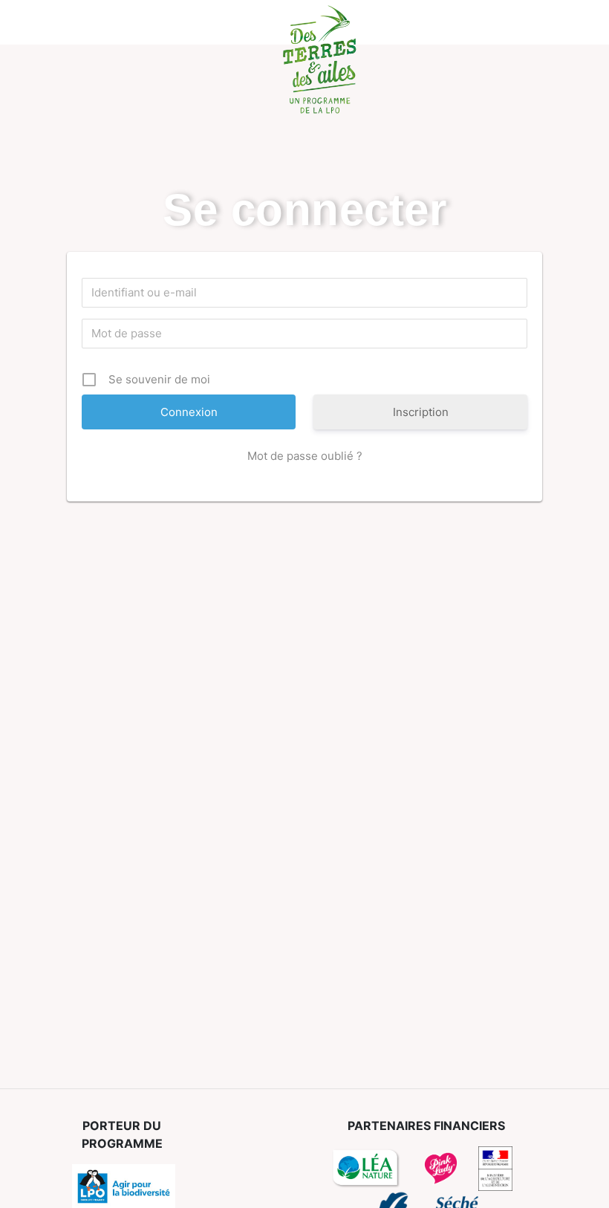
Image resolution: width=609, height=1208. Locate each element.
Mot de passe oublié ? (304, 456)
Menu (57, 22)
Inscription (421, 412)
